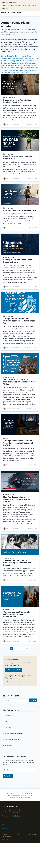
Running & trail (33, 58)
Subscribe (5, 8)
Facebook (19, 825)
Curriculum (26, 5)
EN (11, 8)
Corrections (21, 56)
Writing (18, 5)
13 (22, 648)
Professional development (19, 58)
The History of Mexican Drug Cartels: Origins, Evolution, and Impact (17, 562)
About (4, 5)
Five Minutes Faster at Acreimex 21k (19, 210)
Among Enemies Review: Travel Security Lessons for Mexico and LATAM (18, 442)
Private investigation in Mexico (13, 733)
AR (14, 8)
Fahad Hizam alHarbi (9, 2)
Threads (26, 825)
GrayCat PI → (16, 816)
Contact (34, 5)
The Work (10, 5)
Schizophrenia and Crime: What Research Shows (17, 261)
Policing (14, 56)
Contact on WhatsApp (14, 682)
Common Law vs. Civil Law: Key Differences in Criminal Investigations (17, 614)
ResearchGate (5, 828)
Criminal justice (6, 56)
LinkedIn (4, 825)
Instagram (13, 825)
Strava (31, 825)
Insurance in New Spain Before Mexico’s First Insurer (17, 101)
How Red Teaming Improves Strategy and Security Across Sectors (16, 499)
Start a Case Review (13, 670)
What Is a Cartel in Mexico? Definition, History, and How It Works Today (20, 381)
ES (12, 8)
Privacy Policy (14, 797)
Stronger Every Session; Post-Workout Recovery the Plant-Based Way (19, 320)
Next (27, 648)
